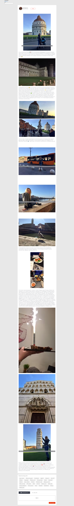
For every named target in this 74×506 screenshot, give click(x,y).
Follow (33, 8)
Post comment (52, 502)
